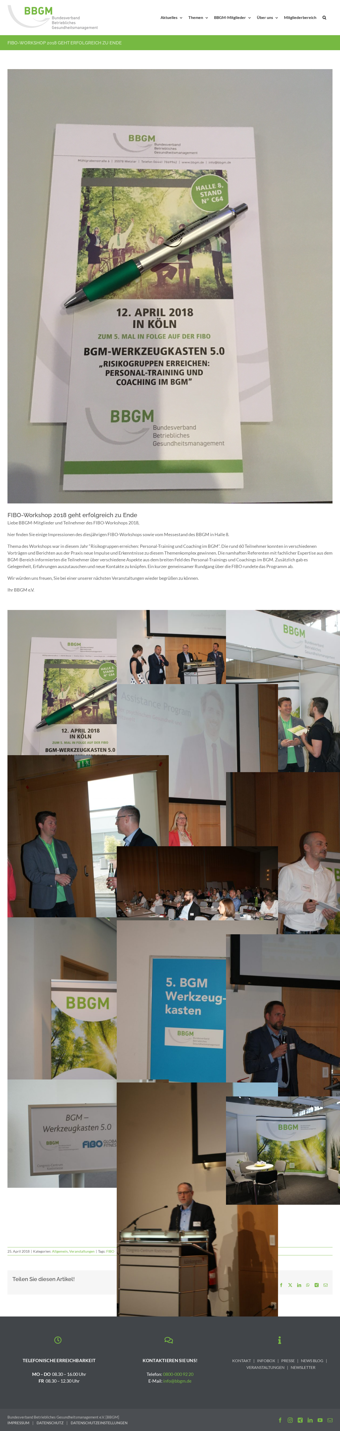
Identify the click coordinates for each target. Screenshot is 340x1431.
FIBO (110, 1251)
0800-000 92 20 (178, 1374)
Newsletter (303, 1367)
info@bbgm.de (177, 1381)
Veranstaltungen (82, 1251)
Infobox (266, 1360)
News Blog (312, 1360)
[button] (324, 17)
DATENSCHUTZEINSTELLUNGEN (99, 1423)
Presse (288, 1360)
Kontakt (241, 1360)
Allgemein (60, 1251)
